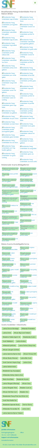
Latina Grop (27, 362)
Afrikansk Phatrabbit (28, 328)
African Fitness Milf (29, 354)
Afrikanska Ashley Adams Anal (13, 375)
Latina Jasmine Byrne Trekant (13, 413)
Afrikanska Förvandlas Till (11, 409)
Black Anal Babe (8, 379)
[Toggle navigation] (35, 3)
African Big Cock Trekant (22, 333)
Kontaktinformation (7, 440)
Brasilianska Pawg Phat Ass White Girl (15, 396)
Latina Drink (7, 333)
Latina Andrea (21, 341)
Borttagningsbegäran (7, 432)
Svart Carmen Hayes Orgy (11, 362)
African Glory (26, 383)
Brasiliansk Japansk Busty (11, 404)
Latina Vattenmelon (9, 366)
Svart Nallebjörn (8, 341)
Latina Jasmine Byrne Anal (11, 354)
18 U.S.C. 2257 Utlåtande (8, 435)
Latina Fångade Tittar (10, 388)
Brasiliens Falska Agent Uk (11, 337)
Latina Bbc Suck (26, 358)
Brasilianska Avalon (29, 337)
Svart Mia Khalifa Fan (10, 400)
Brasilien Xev (24, 392)
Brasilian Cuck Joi (25, 388)
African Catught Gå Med (11, 350)
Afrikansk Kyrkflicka (9, 345)
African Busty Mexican (10, 358)
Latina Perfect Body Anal (27, 345)
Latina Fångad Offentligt (11, 383)
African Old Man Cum (10, 392)
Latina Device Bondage (11, 328)
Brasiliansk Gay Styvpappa (11, 371)
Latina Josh (26, 409)
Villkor (22, 432)
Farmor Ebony (27, 404)
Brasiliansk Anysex (22, 379)
